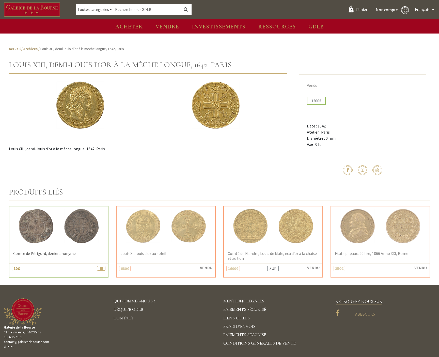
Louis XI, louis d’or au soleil (143, 253)
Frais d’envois (239, 326)
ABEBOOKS (365, 314)
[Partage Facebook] (348, 170)
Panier (358, 9)
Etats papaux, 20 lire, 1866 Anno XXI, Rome (371, 253)
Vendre (167, 26)
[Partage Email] (362, 170)
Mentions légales (243, 301)
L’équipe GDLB (128, 309)
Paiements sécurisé (244, 309)
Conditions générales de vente (259, 343)
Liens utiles (236, 318)
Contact (124, 318)
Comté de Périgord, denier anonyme (44, 253)
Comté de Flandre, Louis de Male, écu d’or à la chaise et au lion (272, 256)
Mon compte (387, 9)
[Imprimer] (377, 170)
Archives (30, 48)
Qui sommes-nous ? (134, 301)
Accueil (15, 48)
